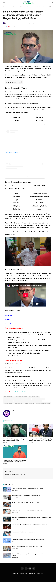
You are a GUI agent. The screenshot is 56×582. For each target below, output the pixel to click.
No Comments (37, 23)
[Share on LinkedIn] (11, 27)
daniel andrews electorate (10, 398)
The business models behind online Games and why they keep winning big (29, 524)
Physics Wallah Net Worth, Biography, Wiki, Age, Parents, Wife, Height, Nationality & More (14, 461)
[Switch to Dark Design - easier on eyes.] (50, 2)
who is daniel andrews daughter (43, 403)
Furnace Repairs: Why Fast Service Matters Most (23, 532)
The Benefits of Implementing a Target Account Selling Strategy (27, 488)
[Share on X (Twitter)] (7, 27)
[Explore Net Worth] (28, 2)
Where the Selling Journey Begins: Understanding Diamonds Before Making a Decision (30, 554)
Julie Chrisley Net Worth (21, 392)
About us (15, 573)
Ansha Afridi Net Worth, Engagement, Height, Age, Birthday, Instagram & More (14, 439)
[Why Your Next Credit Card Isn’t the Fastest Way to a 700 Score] (7, 504)
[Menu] (4, 2)
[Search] (52, 2)
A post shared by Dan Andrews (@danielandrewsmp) (25, 176)
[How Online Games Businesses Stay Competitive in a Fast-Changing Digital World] (7, 519)
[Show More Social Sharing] (14, 27)
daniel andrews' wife (8, 403)
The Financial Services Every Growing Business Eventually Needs (27, 510)
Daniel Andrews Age (8, 396)
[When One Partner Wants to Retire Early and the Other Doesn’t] (7, 548)
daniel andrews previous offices (22, 401)
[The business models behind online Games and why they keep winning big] (7, 526)
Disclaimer (32, 573)
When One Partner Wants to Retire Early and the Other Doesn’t (27, 546)
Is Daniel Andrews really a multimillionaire (24, 403)
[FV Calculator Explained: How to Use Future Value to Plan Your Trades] (7, 540)
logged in (13, 474)
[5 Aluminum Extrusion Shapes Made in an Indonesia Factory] (7, 497)
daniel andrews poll (8, 401)
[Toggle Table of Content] (19, 82)
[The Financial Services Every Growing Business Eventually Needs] (7, 511)
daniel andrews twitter (36, 401)
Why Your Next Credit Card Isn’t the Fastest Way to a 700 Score (27, 502)
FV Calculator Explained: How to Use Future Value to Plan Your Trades (28, 539)
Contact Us (40, 573)
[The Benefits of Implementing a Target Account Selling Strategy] (7, 489)
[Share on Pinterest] (9, 27)
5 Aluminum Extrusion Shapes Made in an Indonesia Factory (26, 495)
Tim (8, 23)
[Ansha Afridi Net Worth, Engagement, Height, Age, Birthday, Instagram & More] (15, 430)
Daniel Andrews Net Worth (39, 398)
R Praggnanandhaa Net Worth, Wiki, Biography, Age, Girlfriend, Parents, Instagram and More (40, 439)
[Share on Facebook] (4, 27)
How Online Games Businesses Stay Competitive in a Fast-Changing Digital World (31, 517)
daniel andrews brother (34, 396)
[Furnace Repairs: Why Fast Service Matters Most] (7, 533)
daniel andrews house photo (24, 398)
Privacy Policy (23, 573)
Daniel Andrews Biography (21, 396)
